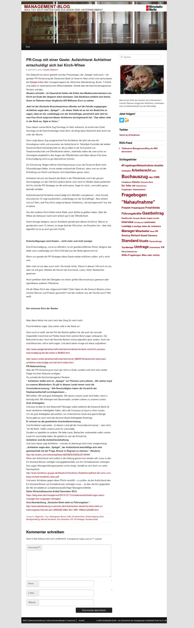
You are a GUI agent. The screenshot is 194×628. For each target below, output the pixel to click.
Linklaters (156, 226)
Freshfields (152, 207)
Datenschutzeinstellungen (55, 620)
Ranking (126, 235)
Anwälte (158, 165)
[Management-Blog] (154, 8)
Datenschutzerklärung (36, 620)
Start (28, 46)
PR (71, 519)
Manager (128, 230)
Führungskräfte (132, 213)
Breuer (63, 516)
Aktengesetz (55, 516)
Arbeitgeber (126, 171)
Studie (144, 241)
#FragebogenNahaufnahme (138, 165)
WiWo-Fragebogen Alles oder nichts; (141, 255)
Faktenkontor (141, 186)
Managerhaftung (33, 519)
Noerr (152, 231)
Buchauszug (135, 176)
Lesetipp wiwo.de (141, 226)
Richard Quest (139, 235)
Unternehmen (154, 247)
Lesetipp (127, 226)
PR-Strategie (79, 519)
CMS (151, 177)
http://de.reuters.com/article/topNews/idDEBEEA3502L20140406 (58, 454)
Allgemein (39, 516)
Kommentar (34, 547)
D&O (69, 516)
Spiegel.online (36, 82)
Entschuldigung (92, 516)
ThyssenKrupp (155, 241)
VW (162, 247)
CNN (156, 177)
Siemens (152, 235)
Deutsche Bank (78, 516)
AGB (24, 620)
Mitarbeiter (142, 231)
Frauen (126, 208)
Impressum (71, 620)
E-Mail (31, 592)
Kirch (101, 516)
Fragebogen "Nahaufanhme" (134, 189)
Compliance (127, 182)
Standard (130, 240)
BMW (154, 171)
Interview (127, 222)
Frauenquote (138, 207)
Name (30, 583)
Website (31, 602)
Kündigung (138, 222)
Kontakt (81, 620)
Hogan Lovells (153, 218)
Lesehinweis (149, 222)
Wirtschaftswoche (129, 251)
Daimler (136, 181)
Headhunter (127, 218)
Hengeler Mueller (139, 218)
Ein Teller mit (128, 185)
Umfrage (141, 246)
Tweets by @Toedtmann (129, 135)
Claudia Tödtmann (50, 69)
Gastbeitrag (153, 213)
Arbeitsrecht (141, 170)
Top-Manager (128, 247)
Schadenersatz (91, 519)
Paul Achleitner (63, 519)
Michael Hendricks (48, 519)
